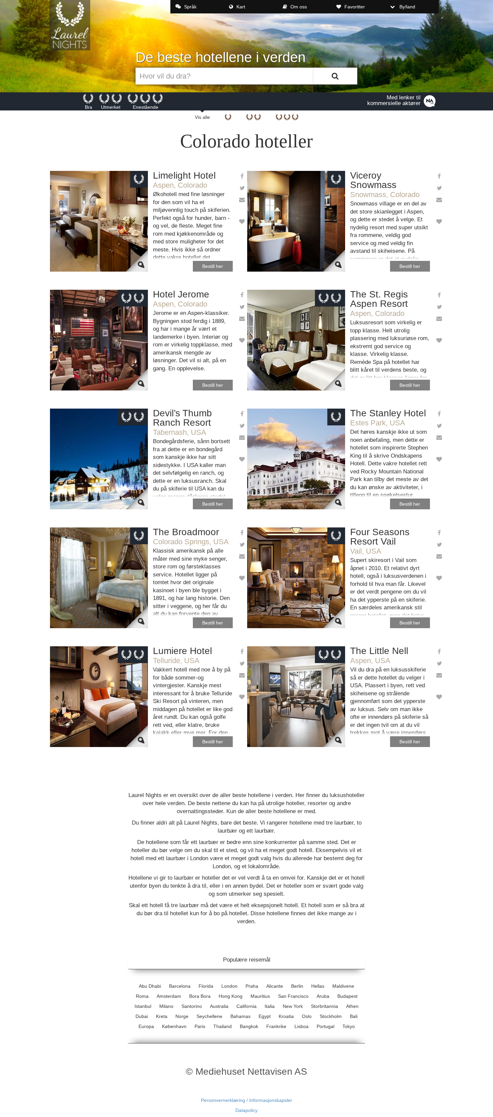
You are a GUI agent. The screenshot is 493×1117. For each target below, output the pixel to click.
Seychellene (209, 1016)
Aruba (323, 996)
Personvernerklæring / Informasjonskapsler (246, 1100)
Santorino (191, 1006)
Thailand (222, 1026)
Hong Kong (230, 996)
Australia (219, 1006)
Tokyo (348, 1026)
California (246, 1006)
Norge (181, 1016)
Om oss (298, 6)
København (174, 1026)
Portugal (325, 1026)
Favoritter (354, 6)
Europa (146, 1026)
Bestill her (212, 266)
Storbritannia (324, 1006)
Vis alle (202, 117)
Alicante (274, 986)
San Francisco (293, 996)
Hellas (317, 986)
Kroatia (286, 1016)
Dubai (141, 1016)
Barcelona (179, 986)
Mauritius (260, 996)
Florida (206, 986)
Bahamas (240, 1016)
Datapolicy (246, 1110)
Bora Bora (200, 996)
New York (293, 1006)
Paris (200, 1026)
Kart (240, 6)
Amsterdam (169, 996)
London (229, 986)
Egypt (265, 1016)
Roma (142, 996)
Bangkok (249, 1026)
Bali (354, 1016)
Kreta (161, 1016)
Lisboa (301, 1026)
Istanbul (142, 1006)
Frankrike (276, 1026)
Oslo (307, 1016)
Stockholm (331, 1016)
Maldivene (343, 986)
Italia (270, 1006)
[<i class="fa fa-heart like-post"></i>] (242, 222)
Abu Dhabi (150, 986)
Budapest (347, 996)
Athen (352, 1006)
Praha (251, 986)
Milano (166, 1006)
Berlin (297, 986)
